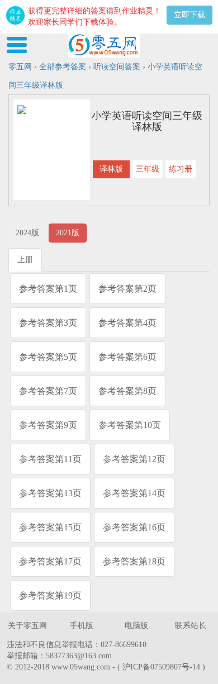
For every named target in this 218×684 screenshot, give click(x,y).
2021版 (67, 233)
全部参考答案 (62, 67)
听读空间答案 (116, 67)
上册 (25, 259)
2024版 (27, 233)
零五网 (20, 67)
